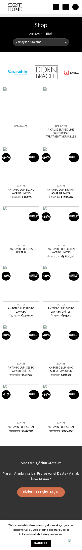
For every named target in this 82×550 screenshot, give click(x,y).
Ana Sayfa (35, 34)
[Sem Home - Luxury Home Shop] (15, 7)
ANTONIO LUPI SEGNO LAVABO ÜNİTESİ (21, 191)
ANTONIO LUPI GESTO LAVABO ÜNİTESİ (61, 310)
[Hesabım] (65, 7)
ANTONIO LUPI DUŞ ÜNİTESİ (21, 251)
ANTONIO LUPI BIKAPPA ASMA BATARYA (61, 191)
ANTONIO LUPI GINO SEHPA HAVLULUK (61, 369)
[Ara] (56, 7)
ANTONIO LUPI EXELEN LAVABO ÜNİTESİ (61, 251)
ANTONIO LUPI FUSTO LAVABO (21, 310)
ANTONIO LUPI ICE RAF (21, 427)
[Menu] (75, 7)
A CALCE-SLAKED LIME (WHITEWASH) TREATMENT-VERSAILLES (61, 133)
